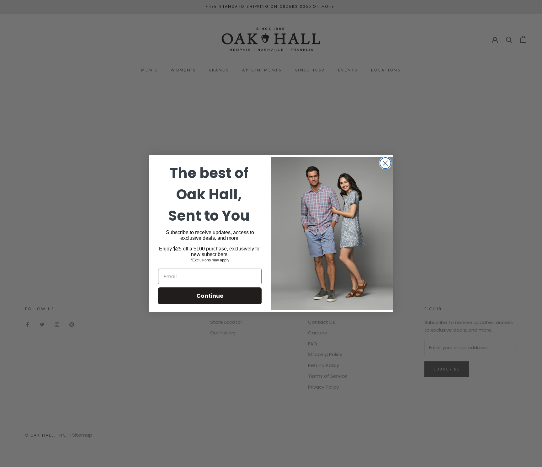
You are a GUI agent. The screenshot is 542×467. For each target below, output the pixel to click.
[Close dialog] (385, 163)
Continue (210, 296)
